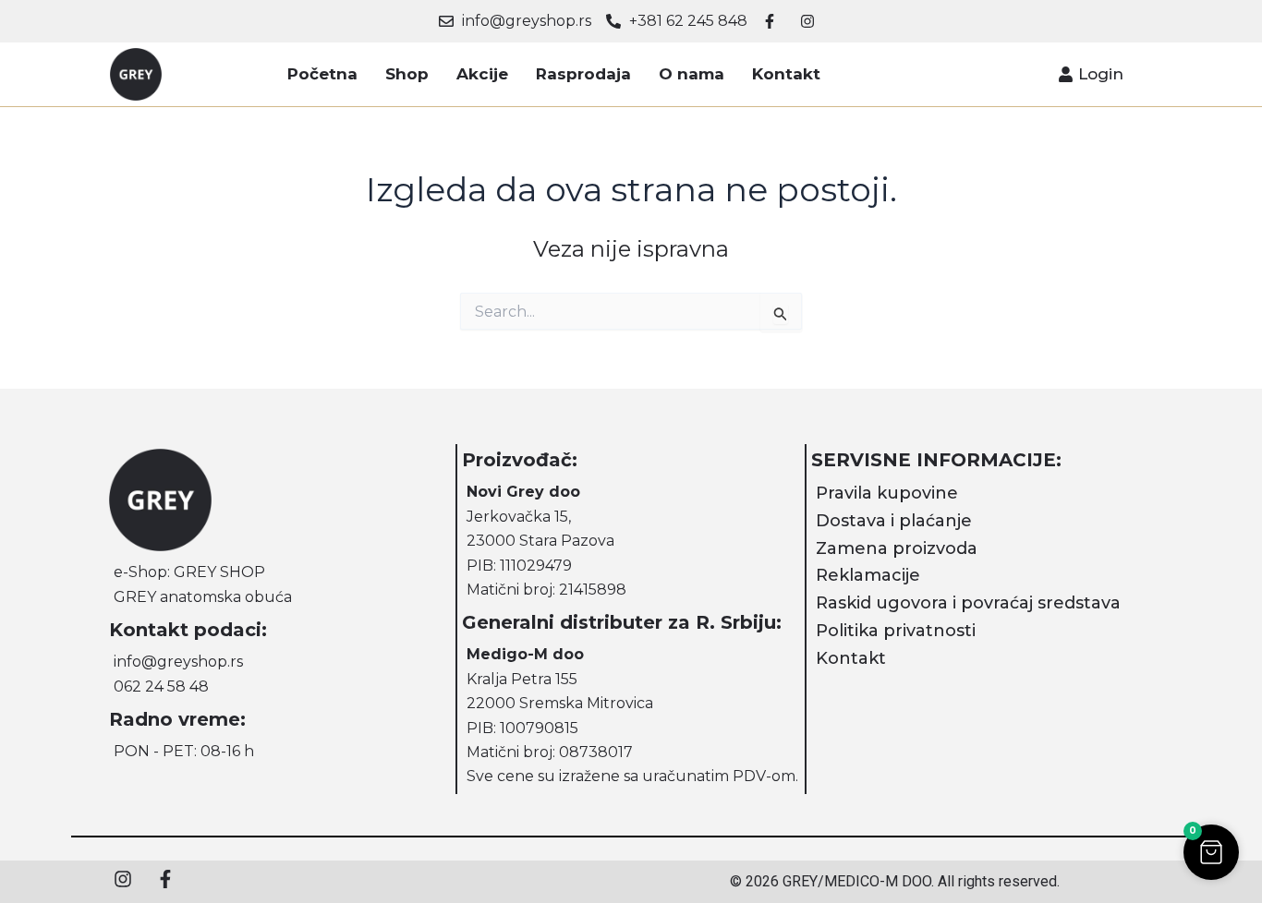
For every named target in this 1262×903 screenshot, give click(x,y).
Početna (322, 74)
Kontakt (786, 74)
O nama (691, 74)
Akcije (482, 74)
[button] (1211, 852)
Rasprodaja (583, 74)
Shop (407, 74)
